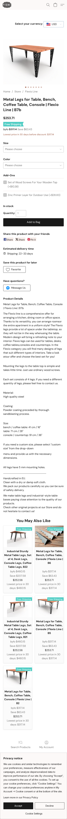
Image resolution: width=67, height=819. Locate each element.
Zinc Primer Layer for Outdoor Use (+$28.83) (34, 195)
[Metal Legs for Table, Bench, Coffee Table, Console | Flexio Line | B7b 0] (33, 61)
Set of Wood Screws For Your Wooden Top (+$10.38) (32, 184)
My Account (46, 747)
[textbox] (53, 24)
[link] (33, 812)
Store (17, 91)
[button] (7, 5)
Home (6, 91)
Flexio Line (31, 91)
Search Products (20, 747)
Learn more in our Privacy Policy (20, 797)
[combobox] (53, 24)
